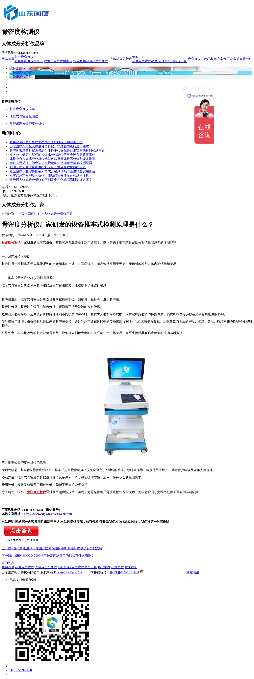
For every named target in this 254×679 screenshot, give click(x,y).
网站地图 (192, 572)
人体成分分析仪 (121, 59)
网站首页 (8, 59)
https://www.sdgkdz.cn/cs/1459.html (48, 514)
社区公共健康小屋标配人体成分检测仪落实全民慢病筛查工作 (52, 154)
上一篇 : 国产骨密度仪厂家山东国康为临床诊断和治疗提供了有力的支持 (52, 548)
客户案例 (220, 59)
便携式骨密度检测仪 (58, 61)
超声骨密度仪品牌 (145, 61)
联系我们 (246, 59)
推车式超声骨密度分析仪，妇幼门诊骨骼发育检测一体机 (49, 175)
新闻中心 (138, 57)
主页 (21, 213)
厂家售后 (233, 59)
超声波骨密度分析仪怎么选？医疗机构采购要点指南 (46, 142)
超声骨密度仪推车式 (28, 61)
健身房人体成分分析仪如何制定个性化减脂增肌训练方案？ (51, 179)
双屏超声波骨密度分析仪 (90, 61)
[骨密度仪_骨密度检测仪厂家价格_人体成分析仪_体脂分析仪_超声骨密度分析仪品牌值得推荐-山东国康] (48, 22)
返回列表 (8, 563)
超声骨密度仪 (24, 57)
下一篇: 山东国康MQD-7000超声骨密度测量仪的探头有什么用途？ (48, 555)
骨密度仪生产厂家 (200, 59)
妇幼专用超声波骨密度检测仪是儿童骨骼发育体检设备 (48, 167)
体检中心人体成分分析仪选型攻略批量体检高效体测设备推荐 (52, 158)
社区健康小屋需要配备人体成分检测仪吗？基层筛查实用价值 (52, 171)
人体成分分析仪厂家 (172, 61)
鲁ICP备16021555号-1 (124, 572)
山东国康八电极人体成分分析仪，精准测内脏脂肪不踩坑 (49, 146)
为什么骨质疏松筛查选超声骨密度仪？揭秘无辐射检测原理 (51, 163)
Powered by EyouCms (67, 572)
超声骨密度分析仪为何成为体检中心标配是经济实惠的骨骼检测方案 (57, 150)
